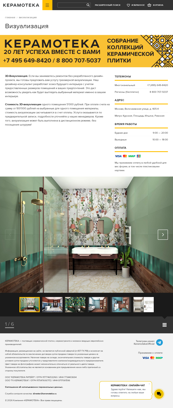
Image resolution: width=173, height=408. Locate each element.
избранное (138, 5)
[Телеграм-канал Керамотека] (159, 342)
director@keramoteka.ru (45, 393)
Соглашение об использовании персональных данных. (34, 387)
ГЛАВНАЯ (10, 17)
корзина (158, 5)
